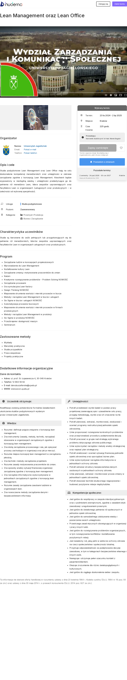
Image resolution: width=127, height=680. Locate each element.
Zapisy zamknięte (98, 147)
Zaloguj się (103, 4)
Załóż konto (119, 4)
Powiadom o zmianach (103, 162)
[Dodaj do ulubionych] (121, 148)
